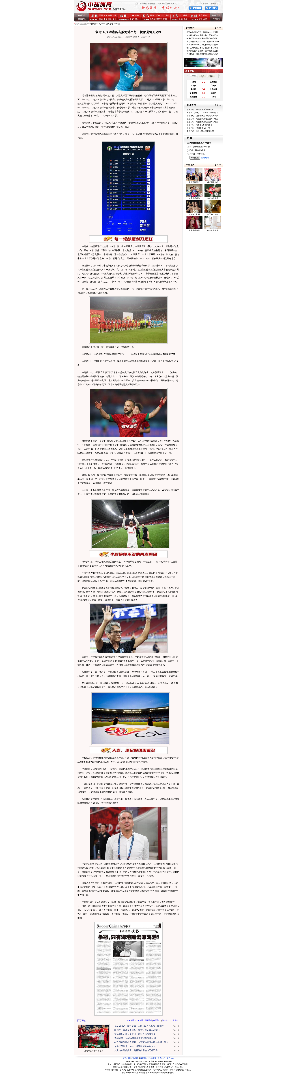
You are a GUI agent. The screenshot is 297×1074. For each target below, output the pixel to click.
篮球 (181, 15)
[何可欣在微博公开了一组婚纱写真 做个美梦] (212, 228)
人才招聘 (204, 3)
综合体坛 (166, 1020)
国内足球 (109, 24)
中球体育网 (134, 37)
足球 (181, 19)
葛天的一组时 (212, 214)
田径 (158, 15)
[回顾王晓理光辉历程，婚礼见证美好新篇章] (194, 180)
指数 (185, 15)
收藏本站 (214, 3)
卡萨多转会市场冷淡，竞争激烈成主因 (202, 51)
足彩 (200, 15)
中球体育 (82, 15)
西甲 (114, 15)
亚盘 (185, 19)
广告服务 (135, 1058)
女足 (114, 19)
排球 (163, 15)
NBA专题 (130, 1020)
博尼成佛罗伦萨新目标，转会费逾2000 (203, 41)
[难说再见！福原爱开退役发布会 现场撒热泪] (212, 180)
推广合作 (170, 1058)
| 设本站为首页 (171, 3)
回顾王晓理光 (194, 182)
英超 (105, 15)
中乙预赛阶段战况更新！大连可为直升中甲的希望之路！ (141, 1042)
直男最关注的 (194, 230)
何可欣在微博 (212, 230)
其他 (167, 15)
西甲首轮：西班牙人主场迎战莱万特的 (202, 116)
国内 (101, 19)
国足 (110, 19)
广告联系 (216, 19)
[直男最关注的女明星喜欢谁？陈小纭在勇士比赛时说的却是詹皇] (194, 228)
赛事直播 (82, 19)
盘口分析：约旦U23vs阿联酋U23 (200, 131)
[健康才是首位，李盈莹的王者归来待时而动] (194, 196)
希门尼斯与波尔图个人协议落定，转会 (202, 48)
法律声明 (161, 3)
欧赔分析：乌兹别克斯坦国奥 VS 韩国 (202, 119)
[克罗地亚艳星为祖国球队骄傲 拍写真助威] (212, 196)
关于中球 (126, 1058)
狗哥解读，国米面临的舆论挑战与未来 (202, 54)
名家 (205, 19)
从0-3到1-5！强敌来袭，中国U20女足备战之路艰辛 (139, 1026)
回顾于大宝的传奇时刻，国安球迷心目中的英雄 (137, 1030)
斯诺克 (159, 19)
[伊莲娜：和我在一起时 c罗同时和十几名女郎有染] (194, 212)
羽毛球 (153, 15)
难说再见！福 (212, 182)
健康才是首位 (194, 198)
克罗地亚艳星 (212, 198)
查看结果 (205, 158)
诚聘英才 (144, 1058)
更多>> (218, 28)
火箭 (137, 15)
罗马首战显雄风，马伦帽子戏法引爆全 (202, 45)
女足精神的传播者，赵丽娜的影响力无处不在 (136, 1050)
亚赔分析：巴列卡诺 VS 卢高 (199, 128)
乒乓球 (153, 19)
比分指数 (174, 1020)
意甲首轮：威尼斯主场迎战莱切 (200, 109)
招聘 (214, 15)
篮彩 (200, 19)
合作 (218, 15)
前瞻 (205, 15)
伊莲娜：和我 (194, 214)
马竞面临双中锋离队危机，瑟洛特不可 (202, 35)
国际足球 (148, 1020)
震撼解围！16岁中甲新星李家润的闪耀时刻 (135, 1038)
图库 (165, 19)
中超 (105, 19)
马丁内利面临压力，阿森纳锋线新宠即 (202, 32)
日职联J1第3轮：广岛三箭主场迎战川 (202, 113)
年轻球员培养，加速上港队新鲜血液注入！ (134, 1046)
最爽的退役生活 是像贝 (93, 1051)
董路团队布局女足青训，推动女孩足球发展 (134, 1034)
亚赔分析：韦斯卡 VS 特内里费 (199, 125)
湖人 (137, 19)
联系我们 (161, 1058)
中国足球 (157, 1020)
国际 (101, 15)
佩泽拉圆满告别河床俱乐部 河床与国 (202, 38)
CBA (132, 19)
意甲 (110, 15)
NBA (132, 15)
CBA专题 (139, 1020)
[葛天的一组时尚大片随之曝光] (212, 212)
